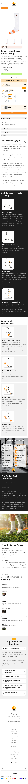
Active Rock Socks (9, 776)
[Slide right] (26, 42)
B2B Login (14, 756)
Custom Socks (14, 738)
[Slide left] (2, 42)
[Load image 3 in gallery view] (21, 41)
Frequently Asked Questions (14, 752)
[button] (1, 3)
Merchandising (14, 742)
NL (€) (3, 781)
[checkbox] (14, 107)
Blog (14, 751)
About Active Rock (14, 749)
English (8, 781)
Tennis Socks (14, 729)
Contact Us (14, 758)
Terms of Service (14, 754)
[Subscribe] (25, 769)
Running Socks (14, 731)
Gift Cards (14, 740)
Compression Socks (13, 736)
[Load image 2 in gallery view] (14, 41)
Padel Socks (14, 733)
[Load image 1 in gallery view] (7, 41)
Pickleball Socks (14, 735)
